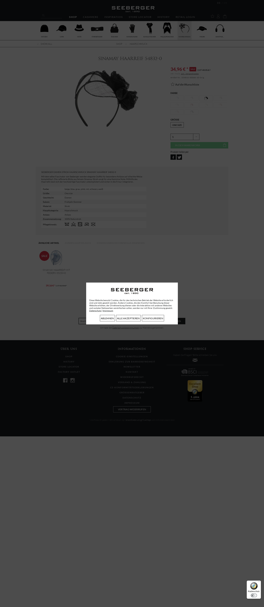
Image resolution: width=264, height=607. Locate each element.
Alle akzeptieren (128, 318)
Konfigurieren (153, 318)
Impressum (108, 310)
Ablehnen (107, 318)
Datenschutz (95, 310)
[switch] (254, 595)
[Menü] (259, 582)
